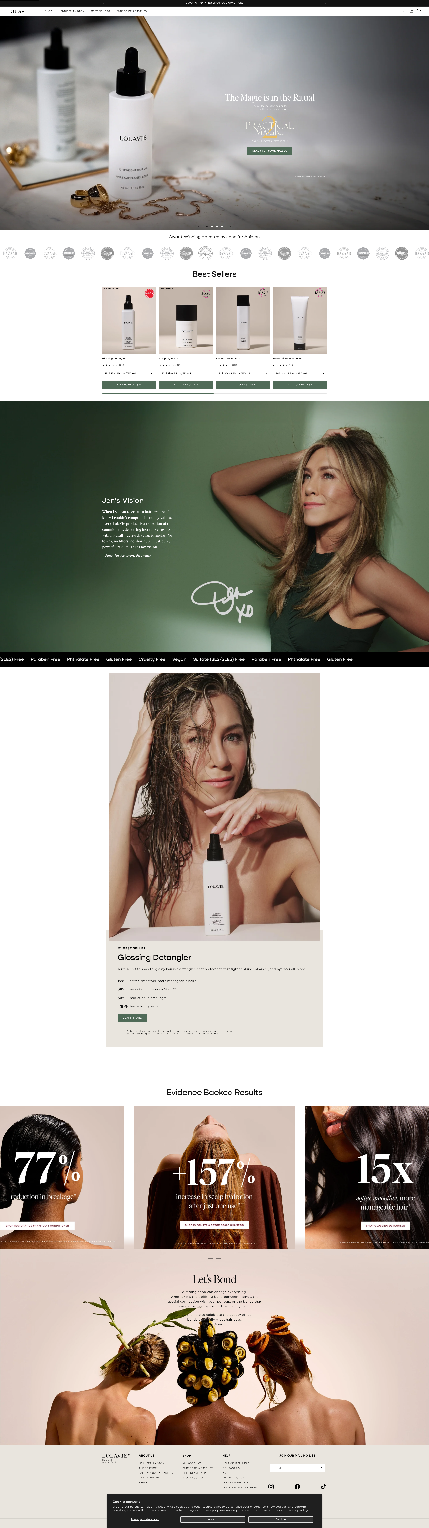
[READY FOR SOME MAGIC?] (214, 123)
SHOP (187, 1455)
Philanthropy (149, 1477)
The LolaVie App (194, 1473)
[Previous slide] (198, 226)
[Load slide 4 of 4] (222, 226)
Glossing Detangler (114, 358)
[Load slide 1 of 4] (206, 226)
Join (321, 1468)
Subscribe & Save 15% (198, 1468)
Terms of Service (235, 1482)
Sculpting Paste (168, 358)
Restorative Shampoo (229, 358)
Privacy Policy (298, 1510)
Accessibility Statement (241, 1487)
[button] (419, 11)
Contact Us (231, 1468)
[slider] (214, 393)
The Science (148, 1468)
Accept (213, 1519)
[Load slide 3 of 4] (217, 226)
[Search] (404, 11)
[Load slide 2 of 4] (211, 226)
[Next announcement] (325, 3)
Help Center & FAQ (236, 1463)
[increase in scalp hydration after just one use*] (214, 1177)
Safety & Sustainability (156, 1473)
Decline (281, 1519)
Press (143, 1482)
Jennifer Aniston (151, 1463)
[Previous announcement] (103, 3)
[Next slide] (230, 226)
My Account (192, 1463)
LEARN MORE (132, 1017)
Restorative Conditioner (287, 358)
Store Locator (194, 1477)
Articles (229, 1473)
